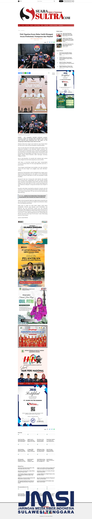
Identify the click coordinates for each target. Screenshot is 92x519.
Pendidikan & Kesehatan (53, 25)
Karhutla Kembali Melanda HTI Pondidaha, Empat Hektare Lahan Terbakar (31, 460)
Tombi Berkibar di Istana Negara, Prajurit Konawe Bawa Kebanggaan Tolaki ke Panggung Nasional (41, 460)
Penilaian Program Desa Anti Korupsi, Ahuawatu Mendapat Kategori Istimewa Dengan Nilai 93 (65, 58)
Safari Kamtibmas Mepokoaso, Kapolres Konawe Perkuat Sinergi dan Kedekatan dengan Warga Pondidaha (22, 450)
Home (19, 25)
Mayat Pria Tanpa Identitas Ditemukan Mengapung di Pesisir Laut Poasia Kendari (50, 450)
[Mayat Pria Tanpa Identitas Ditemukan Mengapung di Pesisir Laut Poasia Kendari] (51, 446)
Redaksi (61, 1)
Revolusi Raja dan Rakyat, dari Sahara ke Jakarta (50, 460)
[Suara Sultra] (46, 13)
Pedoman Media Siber (67, 1)
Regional (31, 25)
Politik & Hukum (37, 25)
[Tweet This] (50, 42)
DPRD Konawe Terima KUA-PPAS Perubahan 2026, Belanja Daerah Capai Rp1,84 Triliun (41, 450)
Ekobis (42, 25)
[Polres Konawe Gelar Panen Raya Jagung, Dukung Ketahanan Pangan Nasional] (41, 436)
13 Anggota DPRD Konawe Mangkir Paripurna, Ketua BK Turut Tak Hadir (30, 450)
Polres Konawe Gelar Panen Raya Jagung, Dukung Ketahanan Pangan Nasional (40, 440)
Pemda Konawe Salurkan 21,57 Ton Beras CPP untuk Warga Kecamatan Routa (51, 440)
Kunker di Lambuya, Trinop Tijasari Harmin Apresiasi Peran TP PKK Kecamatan (66, 63)
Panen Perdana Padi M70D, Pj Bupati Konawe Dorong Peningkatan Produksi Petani (65, 53)
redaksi (31, 38)
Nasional (22, 25)
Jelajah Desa (46, 25)
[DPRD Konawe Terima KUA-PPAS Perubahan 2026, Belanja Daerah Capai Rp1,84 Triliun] (41, 446)
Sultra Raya (27, 25)
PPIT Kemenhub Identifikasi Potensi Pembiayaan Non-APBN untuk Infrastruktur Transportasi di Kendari (22, 460)
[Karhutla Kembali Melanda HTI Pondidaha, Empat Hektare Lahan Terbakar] (31, 456)
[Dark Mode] (73, 1)
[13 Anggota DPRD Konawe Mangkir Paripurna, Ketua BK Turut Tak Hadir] (31, 446)
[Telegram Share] (52, 42)
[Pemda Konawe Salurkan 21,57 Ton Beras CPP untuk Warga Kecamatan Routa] (51, 436)
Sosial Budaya (61, 25)
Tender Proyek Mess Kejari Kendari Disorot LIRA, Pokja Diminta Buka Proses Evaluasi (21, 440)
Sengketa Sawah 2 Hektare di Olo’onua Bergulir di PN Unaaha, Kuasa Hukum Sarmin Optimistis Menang (31, 440)
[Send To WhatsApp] (54, 42)
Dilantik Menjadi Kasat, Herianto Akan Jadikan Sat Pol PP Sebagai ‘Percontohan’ (66, 66)
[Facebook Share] (47, 42)
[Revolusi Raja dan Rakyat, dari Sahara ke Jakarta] (51, 456)
